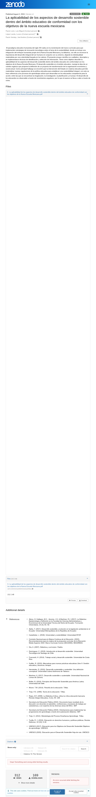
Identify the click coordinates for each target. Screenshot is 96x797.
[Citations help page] (15, 742)
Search (83, 749)
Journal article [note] (75, 14)
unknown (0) (42, 751)
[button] (48, 93)
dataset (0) (42, 748)
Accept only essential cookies (76, 792)
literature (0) (28, 748)
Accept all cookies (57, 792)
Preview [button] (73, 600)
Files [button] (12, 579)
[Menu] (88, 4)
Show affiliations (83, 41)
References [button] (14, 619)
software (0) (28, 751)
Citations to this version (33, 754)
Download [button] (84, 600)
